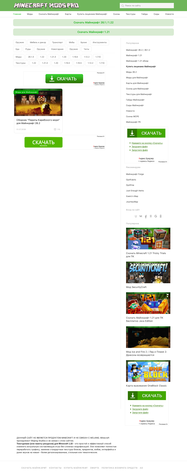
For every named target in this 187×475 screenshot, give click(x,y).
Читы (86, 49)
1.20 (64, 57)
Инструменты (100, 42)
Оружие (20, 42)
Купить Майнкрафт (76, 468)
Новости (169, 14)
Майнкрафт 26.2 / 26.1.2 (138, 50)
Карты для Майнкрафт (137, 83)
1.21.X (53, 57)
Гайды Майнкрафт (135, 100)
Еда (17, 49)
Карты (68, 14)
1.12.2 (86, 57)
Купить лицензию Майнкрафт (92, 14)
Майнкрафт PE (133, 122)
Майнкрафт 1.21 (134, 55)
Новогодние (57, 49)
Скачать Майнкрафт (49, 14)
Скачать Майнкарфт (34, 468)
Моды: (19, 57)
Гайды (144, 14)
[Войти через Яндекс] (151, 216)
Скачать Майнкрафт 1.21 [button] (93, 31)
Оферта (94, 468)
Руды (28, 49)
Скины (116, 14)
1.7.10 (98, 57)
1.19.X (67, 63)
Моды (30, 14)
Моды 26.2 (131, 72)
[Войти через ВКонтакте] (141, 216)
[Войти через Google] (156, 216)
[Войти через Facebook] (146, 216)
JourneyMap (132, 202)
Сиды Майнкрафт (135, 105)
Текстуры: (21, 63)
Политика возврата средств (120, 468)
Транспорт (57, 42)
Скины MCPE (132, 116)
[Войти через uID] (136, 216)
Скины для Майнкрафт (137, 88)
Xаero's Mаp (132, 196)
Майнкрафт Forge (135, 174)
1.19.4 (75, 57)
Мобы (72, 42)
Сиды (156, 14)
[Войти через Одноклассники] (161, 216)
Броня (84, 42)
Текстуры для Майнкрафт (139, 94)
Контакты (55, 468)
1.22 (42, 57)
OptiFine (130, 185)
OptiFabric (131, 179)
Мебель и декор (38, 42)
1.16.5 (79, 63)
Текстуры (130, 14)
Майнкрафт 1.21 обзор (137, 61)
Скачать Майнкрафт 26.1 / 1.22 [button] (94, 22)
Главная (17, 14)
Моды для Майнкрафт (137, 77)
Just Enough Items (135, 190)
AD (141, 468)
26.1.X (31, 57)
